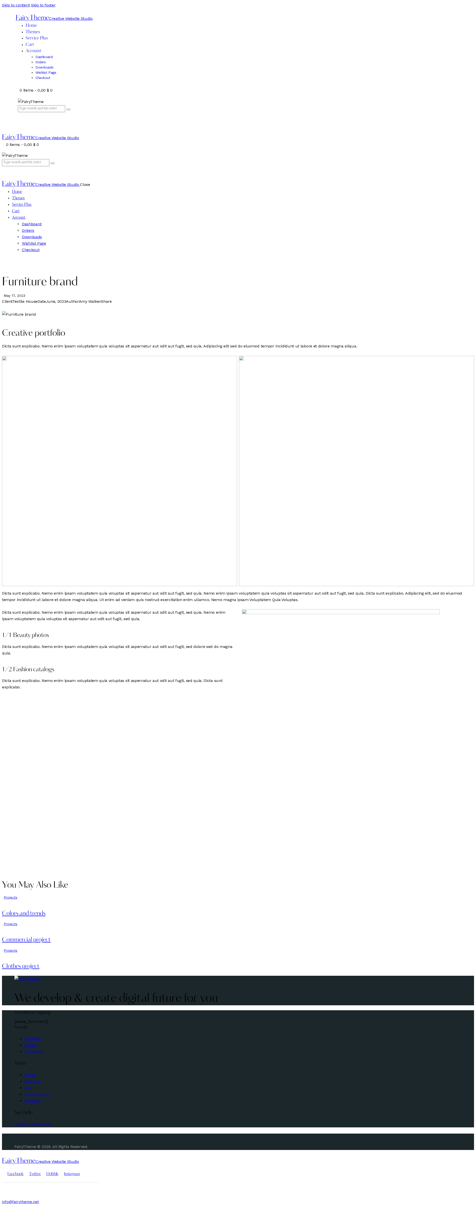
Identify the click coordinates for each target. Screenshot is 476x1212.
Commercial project (26, 940)
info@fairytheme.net (33, 1124)
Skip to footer (43, 5)
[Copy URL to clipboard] (21, 307)
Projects (10, 897)
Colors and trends (23, 914)
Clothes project (20, 967)
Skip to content (16, 5)
